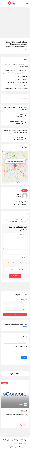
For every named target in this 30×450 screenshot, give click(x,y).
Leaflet (24, 182)
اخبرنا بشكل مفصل (21, 346)
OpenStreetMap (18, 182)
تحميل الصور (22, 269)
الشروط (11, 447)
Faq (9, 443)
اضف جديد (23, 326)
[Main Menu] (3, 3)
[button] (15, 165)
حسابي (20, 443)
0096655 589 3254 (20, 204)
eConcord (24, 411)
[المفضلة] (25, 50)
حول (25, 443)
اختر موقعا (23, 299)
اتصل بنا (14, 443)
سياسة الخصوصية (19, 447)
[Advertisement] (15, 22)
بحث (15, 314)
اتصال (24, 190)
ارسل (23, 357)
